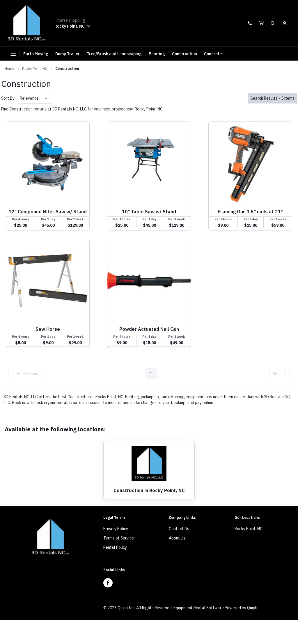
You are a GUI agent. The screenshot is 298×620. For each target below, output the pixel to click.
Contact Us (179, 528)
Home (9, 68)
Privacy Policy (115, 528)
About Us (177, 538)
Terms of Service (118, 538)
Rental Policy (115, 547)
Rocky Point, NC (34, 68)
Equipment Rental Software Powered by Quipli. (215, 607)
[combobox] (20, 98)
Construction (67, 68)
